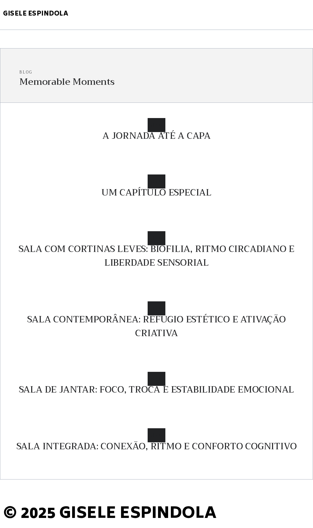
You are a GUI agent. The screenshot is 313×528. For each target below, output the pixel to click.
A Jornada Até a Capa (156, 136)
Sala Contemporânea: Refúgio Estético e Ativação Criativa (156, 326)
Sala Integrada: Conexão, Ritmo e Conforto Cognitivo (157, 446)
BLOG (156, 125)
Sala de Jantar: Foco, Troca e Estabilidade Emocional (156, 389)
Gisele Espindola (35, 14)
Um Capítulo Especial (156, 192)
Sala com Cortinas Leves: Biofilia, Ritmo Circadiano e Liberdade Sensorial (156, 256)
